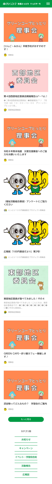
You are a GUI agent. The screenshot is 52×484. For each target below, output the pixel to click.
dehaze (48, 4)
